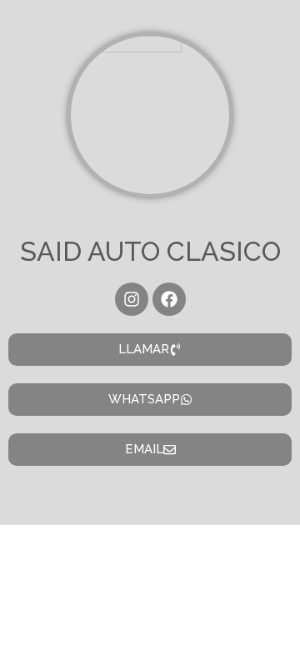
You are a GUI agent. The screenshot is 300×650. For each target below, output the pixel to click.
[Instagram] (131, 299)
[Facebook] (169, 299)
